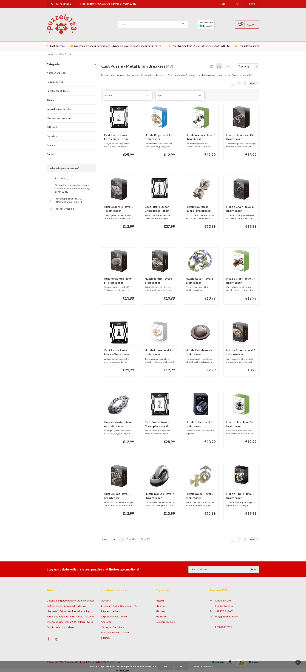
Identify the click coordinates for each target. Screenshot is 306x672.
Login (252, 3)
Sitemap (105, 637)
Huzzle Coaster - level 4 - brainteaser (118, 424)
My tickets (161, 611)
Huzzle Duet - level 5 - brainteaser (118, 495)
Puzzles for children (58, 90)
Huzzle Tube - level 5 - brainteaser (200, 424)
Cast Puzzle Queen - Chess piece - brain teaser (158, 209)
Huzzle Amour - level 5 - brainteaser (240, 352)
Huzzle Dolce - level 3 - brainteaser (200, 495)
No (181, 666)
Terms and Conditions (112, 627)
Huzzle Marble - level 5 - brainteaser (118, 208)
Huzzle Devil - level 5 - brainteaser (240, 137)
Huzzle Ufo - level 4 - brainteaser (199, 352)
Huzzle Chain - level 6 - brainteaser (240, 208)
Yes (165, 666)
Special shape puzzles (59, 109)
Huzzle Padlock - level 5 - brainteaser (118, 280)
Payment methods (110, 611)
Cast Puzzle (65, 54)
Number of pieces (57, 72)
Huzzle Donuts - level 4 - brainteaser (159, 495)
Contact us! (107, 621)
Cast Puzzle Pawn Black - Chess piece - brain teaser (117, 352)
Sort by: (230, 66)
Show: (104, 539)
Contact (51, 154)
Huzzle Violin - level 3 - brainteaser (240, 280)
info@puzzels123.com (226, 616)
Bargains (52, 136)
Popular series (55, 81)
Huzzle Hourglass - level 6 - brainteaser (199, 208)
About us (106, 600)
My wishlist (161, 616)
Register (160, 600)
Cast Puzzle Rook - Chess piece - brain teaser (157, 424)
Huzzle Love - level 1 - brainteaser (159, 352)
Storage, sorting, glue (59, 118)
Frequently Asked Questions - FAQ (119, 605)
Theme (51, 100)
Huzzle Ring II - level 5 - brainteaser (159, 280)
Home (50, 54)
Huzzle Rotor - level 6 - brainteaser (200, 280)
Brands (51, 145)
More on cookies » (203, 666)
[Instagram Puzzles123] (57, 639)
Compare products (165, 621)
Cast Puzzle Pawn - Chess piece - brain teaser (116, 137)
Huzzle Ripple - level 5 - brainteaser (241, 495)
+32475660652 (62, 3)
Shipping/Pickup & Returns (115, 616)
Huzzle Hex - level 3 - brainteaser (239, 424)
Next (252, 83)
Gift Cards (52, 127)
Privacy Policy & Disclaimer (115, 632)
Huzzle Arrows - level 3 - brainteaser (200, 137)
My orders (161, 605)
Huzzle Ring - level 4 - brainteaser (158, 137)
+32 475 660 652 (224, 611)
